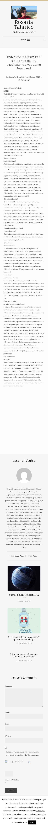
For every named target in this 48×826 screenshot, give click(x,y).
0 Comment (24, 80)
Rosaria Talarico (16, 77)
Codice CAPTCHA (12, 780)
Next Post (32, 556)
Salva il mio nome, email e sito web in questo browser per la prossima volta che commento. (22, 753)
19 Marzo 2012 (33, 77)
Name (7, 712)
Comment (9, 686)
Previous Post (18, 556)
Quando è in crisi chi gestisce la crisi (24, 596)
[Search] (44, 40)
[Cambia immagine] (29, 762)
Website (8, 736)
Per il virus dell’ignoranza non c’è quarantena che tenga (24, 638)
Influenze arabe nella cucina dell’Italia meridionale (24, 655)
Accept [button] (32, 822)
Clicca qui (40, 811)
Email (7, 724)
